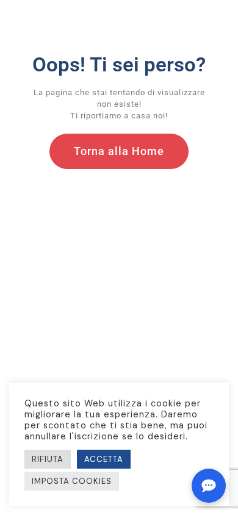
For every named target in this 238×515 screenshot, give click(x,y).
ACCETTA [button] (103, 459)
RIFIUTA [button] (47, 459)
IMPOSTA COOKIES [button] (72, 481)
